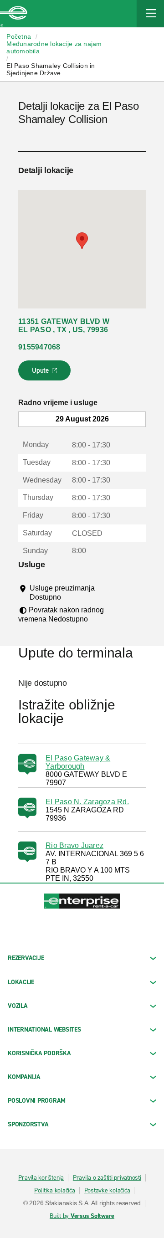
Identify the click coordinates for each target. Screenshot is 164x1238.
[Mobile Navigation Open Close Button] (150, 13)
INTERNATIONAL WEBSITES (44, 1029)
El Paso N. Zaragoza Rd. (87, 802)
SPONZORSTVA (28, 1124)
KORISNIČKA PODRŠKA (39, 1053)
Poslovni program (37, 1100)
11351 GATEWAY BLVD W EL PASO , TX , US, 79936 (63, 326)
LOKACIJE (21, 982)
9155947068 (39, 347)
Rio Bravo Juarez (74, 845)
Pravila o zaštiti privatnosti (107, 1178)
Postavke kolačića (107, 1191)
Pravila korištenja (41, 1178)
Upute (46, 373)
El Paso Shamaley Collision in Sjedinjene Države (50, 69)
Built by (82, 1216)
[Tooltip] (69, 596)
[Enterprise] (13, 13)
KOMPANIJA (24, 1077)
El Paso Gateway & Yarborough (78, 762)
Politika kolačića (54, 1191)
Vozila (18, 1006)
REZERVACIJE (26, 958)
